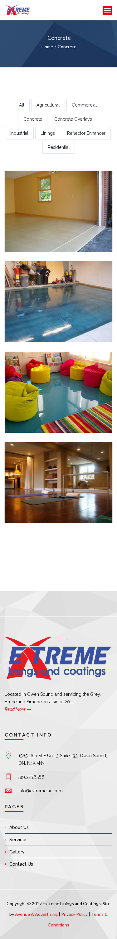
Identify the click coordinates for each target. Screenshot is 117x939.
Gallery (17, 851)
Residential (59, 147)
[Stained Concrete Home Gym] (50, 471)
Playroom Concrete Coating (59, 396)
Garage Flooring (59, 215)
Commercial (84, 105)
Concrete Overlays (73, 119)
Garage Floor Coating (58, 306)
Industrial (19, 133)
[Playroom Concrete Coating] (50, 381)
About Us (19, 827)
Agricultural (48, 105)
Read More (15, 709)
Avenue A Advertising (36, 914)
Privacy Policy (74, 914)
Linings (48, 133)
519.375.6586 (31, 776)
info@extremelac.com (40, 790)
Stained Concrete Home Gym (58, 487)
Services (18, 839)
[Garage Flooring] (50, 200)
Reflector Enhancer (86, 133)
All (21, 105)
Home (47, 46)
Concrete (67, 46)
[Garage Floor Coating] (50, 290)
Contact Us (21, 864)
